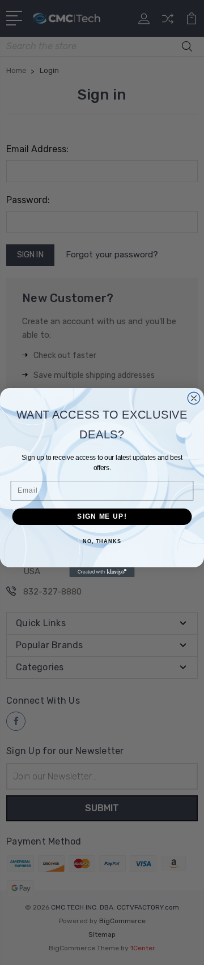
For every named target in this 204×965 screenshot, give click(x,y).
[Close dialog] (194, 398)
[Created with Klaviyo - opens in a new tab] (101, 572)
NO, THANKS (102, 541)
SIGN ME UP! (101, 516)
